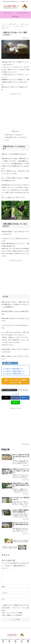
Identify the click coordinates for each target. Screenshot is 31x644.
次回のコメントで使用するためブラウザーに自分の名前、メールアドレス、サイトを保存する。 (15, 608)
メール (4, 593)
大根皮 (26, 390)
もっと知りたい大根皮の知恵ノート (14, 371)
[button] (27, 378)
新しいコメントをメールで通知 (12, 612)
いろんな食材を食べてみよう (10, 390)
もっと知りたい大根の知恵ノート (13, 368)
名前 (3, 586)
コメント (5, 568)
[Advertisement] (15, 111)
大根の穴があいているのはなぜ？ (14, 134)
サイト (3, 599)
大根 (21, 390)
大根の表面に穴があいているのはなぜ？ (16, 137)
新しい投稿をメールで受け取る (12, 615)
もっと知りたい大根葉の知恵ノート (14, 373)
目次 (13, 131)
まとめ (7, 139)
